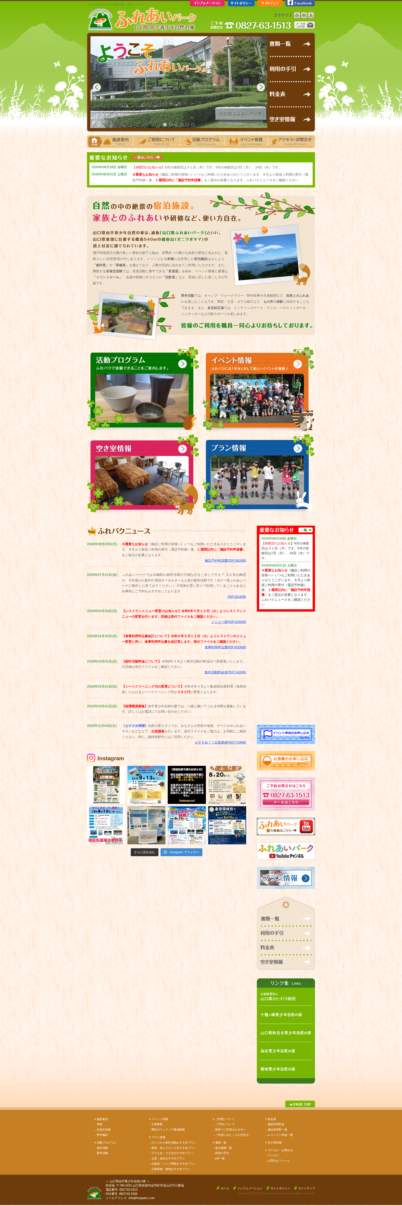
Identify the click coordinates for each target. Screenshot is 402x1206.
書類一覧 (220, 1142)
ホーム (225, 1188)
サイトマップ (306, 1188)
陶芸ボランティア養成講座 (167, 1129)
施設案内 (102, 1119)
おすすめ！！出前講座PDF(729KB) (220, 742)
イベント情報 (159, 1119)
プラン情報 (158, 1137)
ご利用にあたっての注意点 (230, 1135)
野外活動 (101, 1153)
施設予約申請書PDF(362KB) (225, 560)
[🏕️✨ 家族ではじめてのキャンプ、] (106, 785)
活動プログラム (106, 1142)
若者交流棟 (102, 1129)
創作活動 (101, 1148)
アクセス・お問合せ (280, 1150)
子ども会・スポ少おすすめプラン (171, 1153)
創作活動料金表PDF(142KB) (225, 672)
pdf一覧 (218, 1158)
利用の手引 (220, 1153)
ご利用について (225, 1119)
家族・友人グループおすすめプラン (172, 1148)
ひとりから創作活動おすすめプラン (172, 1142)
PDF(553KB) (237, 597)
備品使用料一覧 (276, 1129)
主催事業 (156, 1124)
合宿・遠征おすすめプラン (167, 1158)
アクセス (272, 1155)
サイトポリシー (280, 1188)
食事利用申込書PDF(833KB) (225, 647)
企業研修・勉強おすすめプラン (170, 1169)
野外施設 (101, 1135)
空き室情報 (275, 1142)
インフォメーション (249, 1188)
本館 (98, 1124)
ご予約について (223, 1124)
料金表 (272, 1119)
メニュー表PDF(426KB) (228, 622)
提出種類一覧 (222, 1148)
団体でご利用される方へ (229, 1129)
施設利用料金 (275, 1124)
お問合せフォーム (277, 1160)
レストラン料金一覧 (279, 1135)
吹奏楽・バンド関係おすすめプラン (172, 1163)
